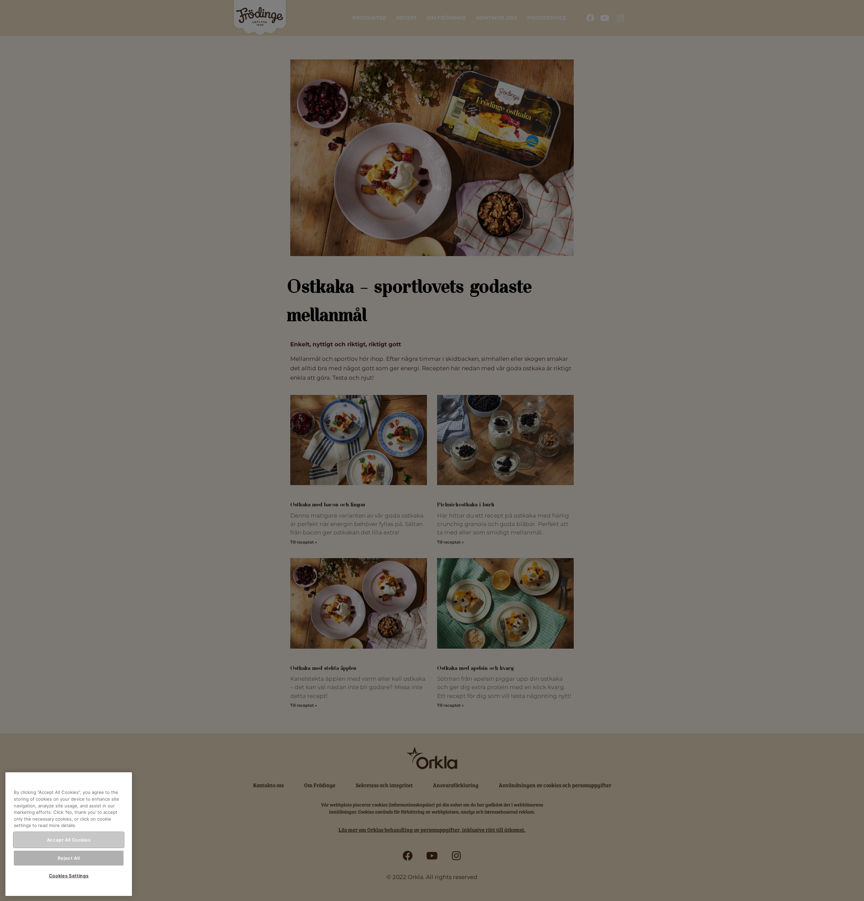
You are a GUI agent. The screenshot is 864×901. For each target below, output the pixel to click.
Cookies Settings (69, 875)
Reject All (69, 857)
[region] (68, 834)
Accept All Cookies (69, 840)
